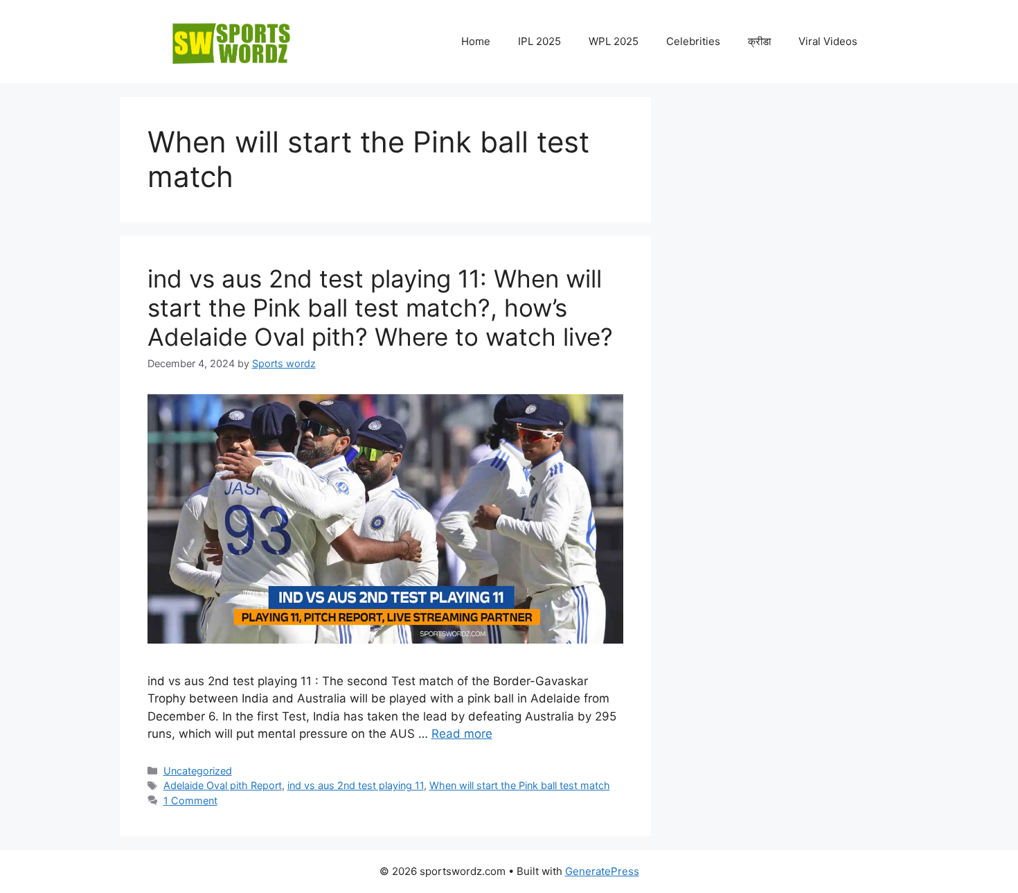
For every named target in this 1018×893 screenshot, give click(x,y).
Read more (461, 734)
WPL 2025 (614, 41)
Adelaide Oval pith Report (222, 785)
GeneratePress (602, 871)
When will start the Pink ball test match (519, 785)
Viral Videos (827, 41)
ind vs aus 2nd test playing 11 (355, 785)
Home (475, 41)
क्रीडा (759, 41)
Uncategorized (197, 771)
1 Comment (190, 800)
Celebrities (693, 41)
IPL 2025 (539, 41)
